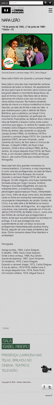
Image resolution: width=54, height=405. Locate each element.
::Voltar (5, 328)
